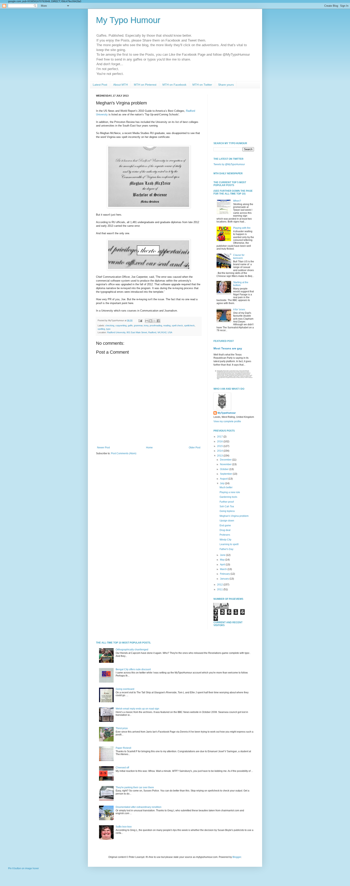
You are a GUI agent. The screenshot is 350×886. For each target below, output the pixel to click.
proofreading (156, 325)
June (223, 555)
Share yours (226, 84)
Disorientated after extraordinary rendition (138, 807)
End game (225, 525)
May (222, 559)
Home (149, 447)
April (223, 564)
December (226, 459)
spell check (177, 325)
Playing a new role (230, 492)
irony (146, 325)
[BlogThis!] (151, 321)
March (223, 569)
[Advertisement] (233, 114)
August (224, 478)
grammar (138, 325)
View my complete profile (227, 421)
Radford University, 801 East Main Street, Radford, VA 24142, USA (139, 332)
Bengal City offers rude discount (133, 669)
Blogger (237, 857)
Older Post (194, 447)
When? (237, 200)
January (224, 578)
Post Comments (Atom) (123, 453)
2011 (220, 589)
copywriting (121, 325)
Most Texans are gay (227, 348)
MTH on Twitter (202, 84)
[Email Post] (140, 320)
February (225, 573)
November (226, 464)
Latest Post (100, 84)
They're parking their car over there (135, 787)
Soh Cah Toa (227, 506)
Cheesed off (122, 767)
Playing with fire (242, 228)
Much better (226, 487)
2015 (220, 446)
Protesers (225, 534)
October (224, 469)
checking (109, 325)
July (222, 483)
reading (167, 325)
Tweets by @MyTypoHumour (229, 164)
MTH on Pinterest (145, 84)
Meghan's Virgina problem (234, 516)
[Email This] (147, 321)
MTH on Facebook (174, 84)
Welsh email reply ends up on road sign (137, 708)
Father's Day (226, 549)
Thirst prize (122, 728)
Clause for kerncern (238, 256)
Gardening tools (228, 497)
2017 (220, 436)
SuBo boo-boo (124, 826)
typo (108, 329)
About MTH (120, 84)
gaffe (130, 325)
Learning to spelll (229, 544)
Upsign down (227, 520)
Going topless (227, 511)
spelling (101, 329)
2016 (220, 441)
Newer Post (103, 447)
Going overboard (125, 689)
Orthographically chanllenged (132, 649)
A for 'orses (239, 309)
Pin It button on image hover (23, 868)
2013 (220, 455)
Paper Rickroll (123, 748)
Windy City (225, 539)
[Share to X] (155, 321)
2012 (220, 584)
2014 (220, 450)
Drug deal (225, 530)
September (226, 473)
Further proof (227, 501)
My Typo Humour (128, 20)
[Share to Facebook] (158, 321)
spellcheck (189, 325)
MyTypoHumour (227, 413)
